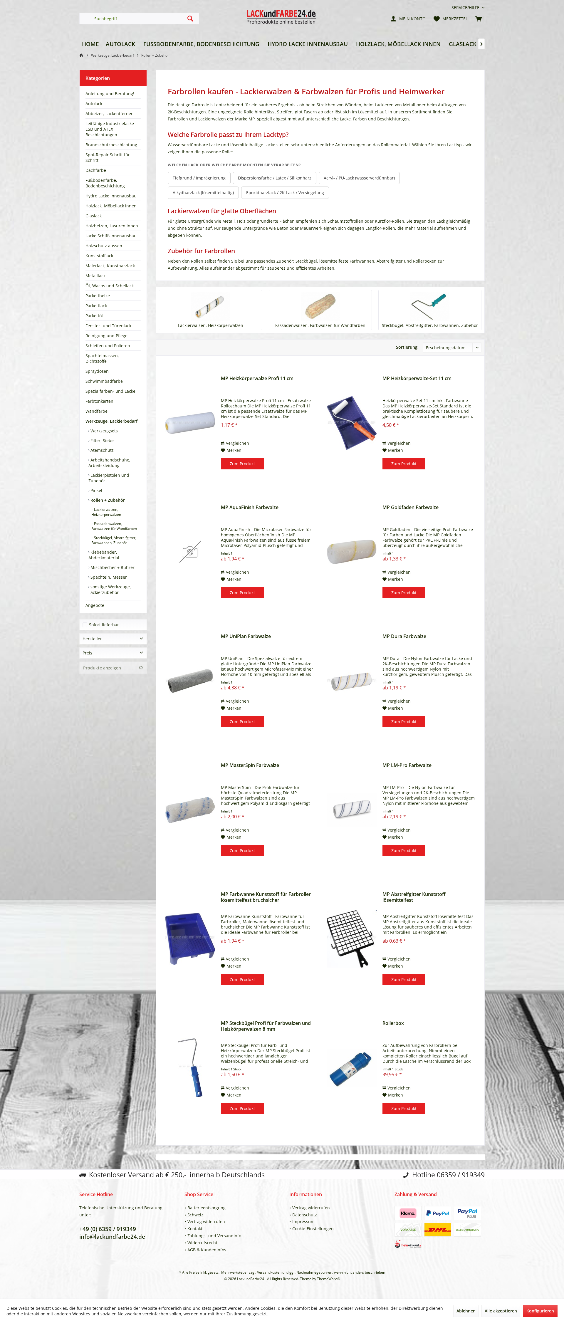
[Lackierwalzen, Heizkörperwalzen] (210, 306)
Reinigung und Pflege (106, 335)
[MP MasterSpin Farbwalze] (190, 810)
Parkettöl (94, 315)
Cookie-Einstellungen (313, 1228)
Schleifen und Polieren (107, 345)
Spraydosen (97, 371)
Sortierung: (407, 347)
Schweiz (195, 1215)
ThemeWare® (328, 1278)
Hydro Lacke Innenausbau (111, 196)
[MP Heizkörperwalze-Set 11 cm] (352, 423)
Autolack (93, 103)
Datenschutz (304, 1215)
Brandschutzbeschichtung (111, 144)
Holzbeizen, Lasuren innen (111, 226)
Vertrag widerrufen (206, 1221)
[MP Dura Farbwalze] (352, 681)
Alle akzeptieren (501, 1311)
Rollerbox (393, 1023)
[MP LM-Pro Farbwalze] (352, 810)
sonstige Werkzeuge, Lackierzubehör (109, 589)
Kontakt (194, 1228)
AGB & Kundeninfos (206, 1250)
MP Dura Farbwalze (404, 636)
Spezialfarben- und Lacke (110, 391)
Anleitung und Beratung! (109, 93)
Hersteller (92, 639)
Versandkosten (269, 1272)
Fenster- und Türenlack (108, 325)
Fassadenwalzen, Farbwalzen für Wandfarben (114, 526)
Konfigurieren (540, 1311)
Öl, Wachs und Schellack (109, 285)
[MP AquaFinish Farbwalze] (190, 552)
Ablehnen (466, 1311)
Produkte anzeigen (102, 668)
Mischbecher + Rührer (112, 567)
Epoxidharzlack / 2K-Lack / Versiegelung (285, 192)
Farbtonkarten (99, 401)
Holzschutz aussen (103, 246)
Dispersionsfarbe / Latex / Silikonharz (274, 178)
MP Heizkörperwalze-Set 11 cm (416, 378)
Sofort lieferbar (104, 624)
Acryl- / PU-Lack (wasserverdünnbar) (359, 178)
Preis (87, 653)
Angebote (94, 605)
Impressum (303, 1221)
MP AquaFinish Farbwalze (249, 507)
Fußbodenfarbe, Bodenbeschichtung (105, 183)
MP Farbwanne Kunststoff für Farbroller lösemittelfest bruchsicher (266, 897)
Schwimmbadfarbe (104, 381)
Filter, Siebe (101, 440)
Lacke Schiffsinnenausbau (111, 236)
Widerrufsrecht (202, 1242)
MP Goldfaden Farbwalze (410, 507)
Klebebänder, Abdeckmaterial (103, 554)
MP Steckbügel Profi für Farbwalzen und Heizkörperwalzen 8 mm (266, 1026)
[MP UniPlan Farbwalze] (190, 681)
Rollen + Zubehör (107, 500)
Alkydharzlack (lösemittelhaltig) (203, 192)
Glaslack (93, 216)
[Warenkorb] (478, 18)
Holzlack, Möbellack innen (111, 206)
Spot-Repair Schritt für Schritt (107, 157)
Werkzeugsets (103, 431)
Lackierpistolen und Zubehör (108, 477)
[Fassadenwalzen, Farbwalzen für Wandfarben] (320, 306)
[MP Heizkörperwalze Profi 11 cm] (190, 423)
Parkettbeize (97, 295)
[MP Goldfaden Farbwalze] (352, 552)
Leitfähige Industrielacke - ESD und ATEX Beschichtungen (111, 129)
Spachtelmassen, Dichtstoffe (102, 358)
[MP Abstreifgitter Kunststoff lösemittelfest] (352, 939)
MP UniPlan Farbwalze (246, 636)
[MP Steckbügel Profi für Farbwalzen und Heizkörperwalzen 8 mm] (190, 1068)
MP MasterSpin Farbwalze (250, 765)
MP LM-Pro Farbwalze (407, 765)
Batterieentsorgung (206, 1207)
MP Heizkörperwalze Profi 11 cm (257, 378)
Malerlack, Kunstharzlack (110, 265)
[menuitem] (466, 7)
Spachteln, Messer (108, 577)
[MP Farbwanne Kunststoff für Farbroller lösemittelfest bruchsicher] (190, 939)
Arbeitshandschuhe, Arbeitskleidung (109, 462)
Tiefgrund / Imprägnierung (199, 178)
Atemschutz (101, 450)
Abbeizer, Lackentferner (109, 113)
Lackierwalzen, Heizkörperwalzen (106, 512)
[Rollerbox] (352, 1068)
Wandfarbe (96, 411)
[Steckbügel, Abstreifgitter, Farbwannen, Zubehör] (430, 306)
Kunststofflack (99, 255)
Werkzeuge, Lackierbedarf (111, 421)
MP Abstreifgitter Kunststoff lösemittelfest (414, 897)
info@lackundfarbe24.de (112, 1236)
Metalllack (95, 275)
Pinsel (95, 490)
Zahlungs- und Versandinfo (214, 1235)
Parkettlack (96, 305)
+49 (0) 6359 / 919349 (107, 1229)
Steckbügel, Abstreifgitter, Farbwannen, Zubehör (113, 540)
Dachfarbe (95, 170)
